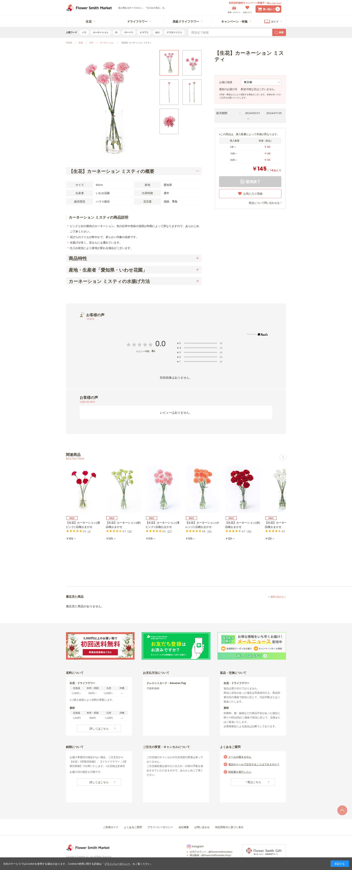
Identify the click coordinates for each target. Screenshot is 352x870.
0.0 (160, 344)
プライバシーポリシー (117, 863)
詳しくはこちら (274, 3)
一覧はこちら (253, 782)
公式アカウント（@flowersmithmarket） (212, 851)
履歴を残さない (278, 596)
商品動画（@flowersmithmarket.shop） (211, 855)
